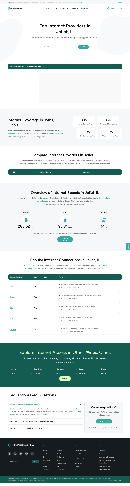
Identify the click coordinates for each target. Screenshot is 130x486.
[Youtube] (26, 453)
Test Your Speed (65, 239)
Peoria (103, 373)
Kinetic (45, 466)
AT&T (44, 463)
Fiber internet (14, 409)
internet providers (56, 133)
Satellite (13, 330)
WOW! (59, 454)
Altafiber (59, 451)
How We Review (104, 466)
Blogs (77, 467)
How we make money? (76, 2)
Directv (59, 460)
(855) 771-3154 (115, 8)
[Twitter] (15, 453)
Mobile (12, 319)
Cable (12, 297)
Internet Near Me (80, 451)
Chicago (81, 369)
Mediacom (46, 460)
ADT (58, 466)
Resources (78, 463)
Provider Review (104, 469)
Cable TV (78, 454)
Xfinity (45, 451)
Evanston (37, 373)
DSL (11, 308)
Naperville (82, 373)
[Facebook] (9, 453)
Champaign (60, 369)
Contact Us (102, 454)
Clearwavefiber (61, 463)
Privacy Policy (118, 480)
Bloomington (38, 369)
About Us (102, 451)
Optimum (46, 470)
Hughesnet (60, 457)
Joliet (58, 373)
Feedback (128, 246)
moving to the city (15, 133)
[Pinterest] (21, 453)
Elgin (13, 373)
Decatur (104, 369)
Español (120, 2)
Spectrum (46, 454)
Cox (44, 457)
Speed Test (78, 470)
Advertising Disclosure (106, 457)
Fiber (12, 286)
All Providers (61, 470)
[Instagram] (32, 453)
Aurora (13, 369)
